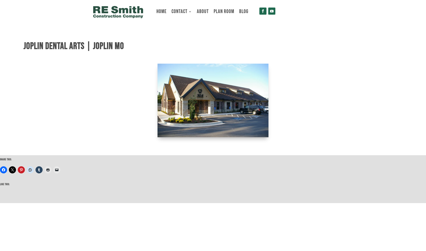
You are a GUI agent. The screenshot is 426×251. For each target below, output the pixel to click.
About (203, 12)
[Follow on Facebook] (262, 11)
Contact (179, 12)
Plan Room (224, 12)
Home (161, 12)
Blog (243, 12)
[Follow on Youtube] (271, 11)
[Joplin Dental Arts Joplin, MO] (213, 136)
